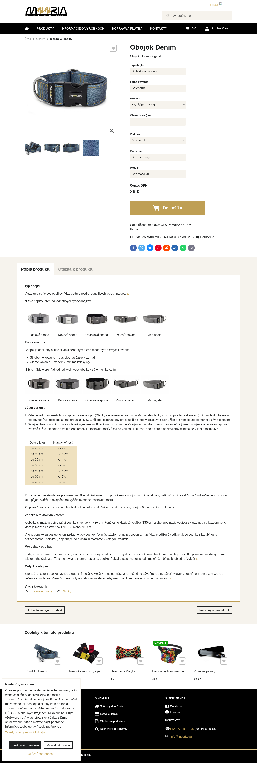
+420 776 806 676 (182, 729)
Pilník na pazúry (204, 671)
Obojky (66, 591)
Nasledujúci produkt (212, 610)
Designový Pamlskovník (168, 671)
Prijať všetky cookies (25, 744)
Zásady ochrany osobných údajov (25, 732)
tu (128, 293)
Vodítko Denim (37, 671)
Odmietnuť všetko (58, 744)
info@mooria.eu (181, 736)
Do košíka (172, 208)
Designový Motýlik (123, 671)
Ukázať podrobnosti (41, 753)
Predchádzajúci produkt (46, 610)
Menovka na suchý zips (84, 671)
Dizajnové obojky (40, 591)
